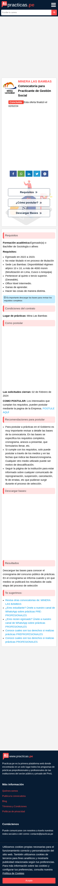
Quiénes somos (10, 791)
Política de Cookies (13, 873)
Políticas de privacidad (13, 811)
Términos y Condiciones (14, 806)
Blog (4, 801)
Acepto (29, 880)
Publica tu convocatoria (14, 796)
